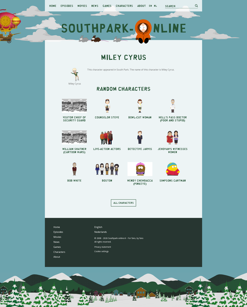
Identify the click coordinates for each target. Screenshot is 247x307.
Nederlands (100, 232)
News (94, 5)
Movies (82, 5)
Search (170, 6)
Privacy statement (102, 247)
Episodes (67, 5)
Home (52, 5)
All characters (123, 202)
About (141, 5)
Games (107, 5)
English (98, 227)
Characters (124, 5)
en (150, 5)
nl (155, 5)
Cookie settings (101, 251)
